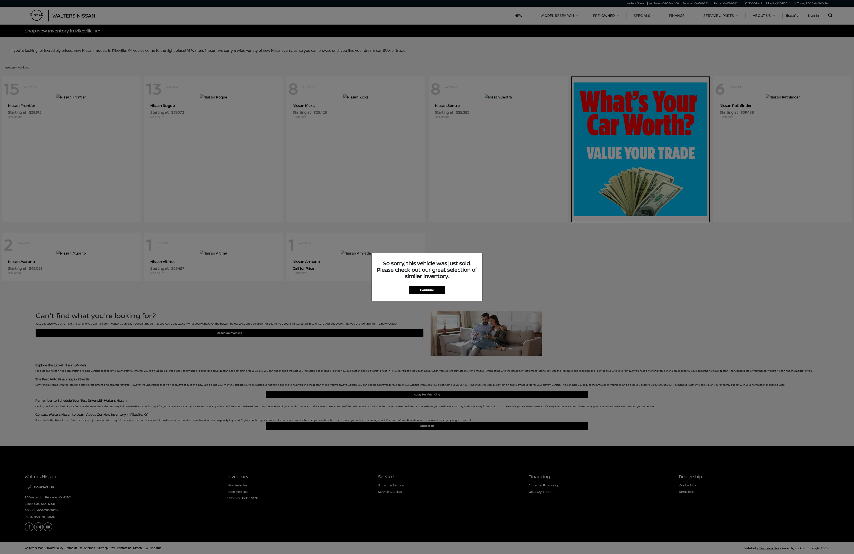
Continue (427, 290)
